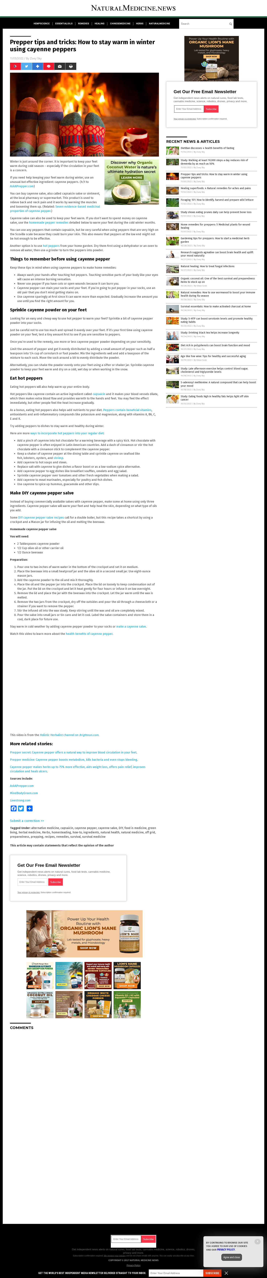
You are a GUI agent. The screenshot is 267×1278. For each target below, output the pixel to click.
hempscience (42, 23)
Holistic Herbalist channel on (69, 735)
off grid (150, 832)
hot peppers (51, 246)
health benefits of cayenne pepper (89, 634)
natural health (110, 832)
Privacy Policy (133, 1265)
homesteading (61, 832)
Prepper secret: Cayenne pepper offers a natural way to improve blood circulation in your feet (73, 752)
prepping (37, 836)
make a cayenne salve (131, 626)
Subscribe (212, 1273)
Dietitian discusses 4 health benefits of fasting (207, 148)
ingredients (91, 832)
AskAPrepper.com (22, 186)
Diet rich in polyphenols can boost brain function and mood (215, 345)
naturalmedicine (159, 23)
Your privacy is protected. (28, 892)
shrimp (58, 458)
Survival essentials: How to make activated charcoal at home (216, 306)
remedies (83, 23)
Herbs (46, 832)
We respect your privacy (115, 1256)
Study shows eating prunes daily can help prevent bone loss (216, 212)
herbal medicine (30, 832)
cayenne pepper (86, 828)
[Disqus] (84, 1078)
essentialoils (63, 23)
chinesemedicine (120, 23)
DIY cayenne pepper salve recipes (41, 517)
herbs (139, 23)
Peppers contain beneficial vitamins (127, 410)
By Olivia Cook (200, 286)
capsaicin (99, 394)
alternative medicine (45, 828)
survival (75, 836)
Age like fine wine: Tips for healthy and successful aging (213, 356)
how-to (77, 832)
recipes (50, 836)
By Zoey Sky (199, 152)
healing (99, 23)
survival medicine (94, 836)
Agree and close (231, 1257)
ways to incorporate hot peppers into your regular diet (67, 433)
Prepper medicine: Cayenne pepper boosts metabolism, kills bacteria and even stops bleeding (73, 759)
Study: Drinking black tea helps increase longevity (210, 332)
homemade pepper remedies (48, 222)
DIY (121, 828)
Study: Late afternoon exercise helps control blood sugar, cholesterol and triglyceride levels (214, 370)
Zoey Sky (36, 58)
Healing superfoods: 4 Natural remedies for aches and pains (216, 188)
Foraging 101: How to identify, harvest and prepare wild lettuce (217, 199)
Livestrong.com (20, 800)
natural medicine (132, 832)
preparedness (19, 836)
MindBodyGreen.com (24, 793)
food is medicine (135, 828)
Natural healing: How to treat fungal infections (207, 266)
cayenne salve (107, 828)
